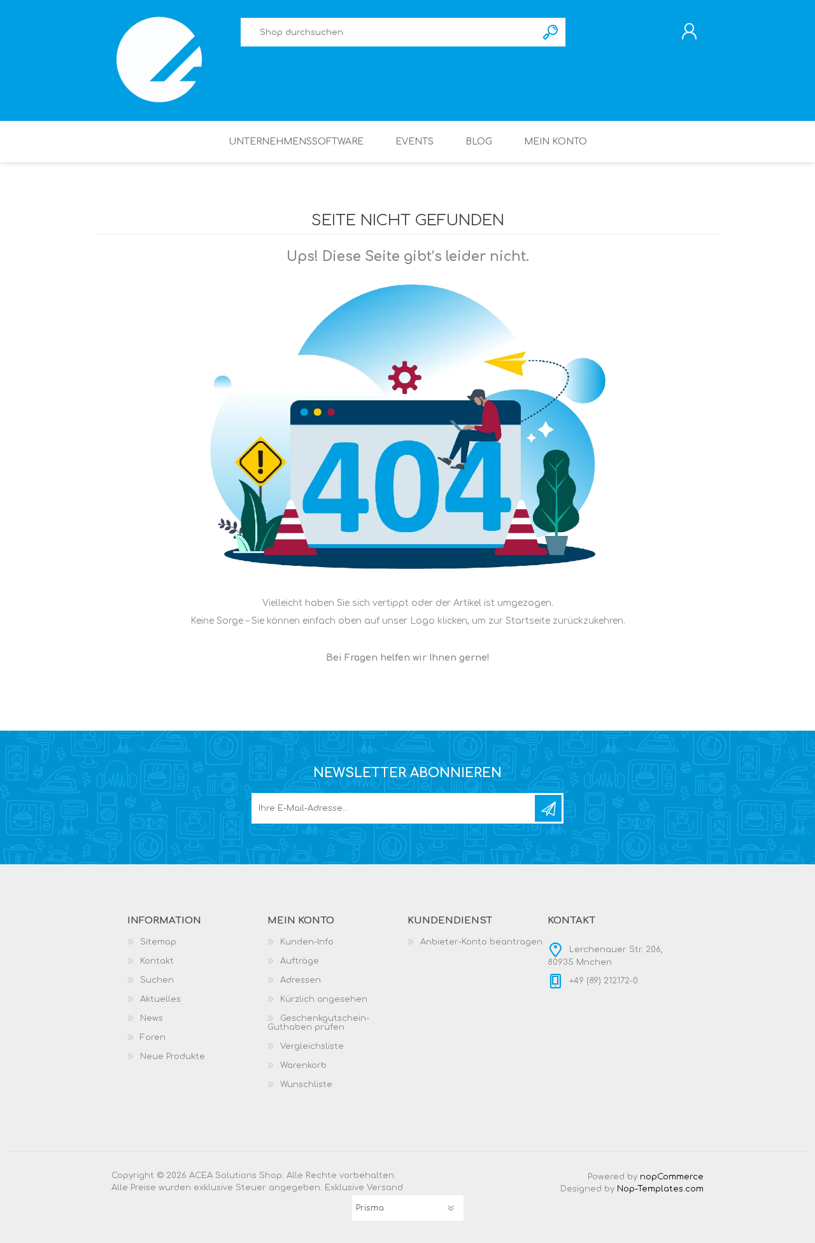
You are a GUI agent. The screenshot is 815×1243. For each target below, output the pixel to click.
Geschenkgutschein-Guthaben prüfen (318, 1023)
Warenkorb (303, 1065)
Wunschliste (306, 1084)
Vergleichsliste (312, 1046)
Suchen (551, 32)
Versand (385, 1187)
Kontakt (157, 961)
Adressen (300, 980)
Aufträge (299, 961)
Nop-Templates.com (660, 1188)
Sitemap (158, 942)
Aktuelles (160, 999)
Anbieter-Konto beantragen (481, 942)
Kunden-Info (307, 942)
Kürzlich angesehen (323, 999)
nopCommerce (672, 1176)
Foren (153, 1037)
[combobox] (388, 32)
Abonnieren (548, 808)
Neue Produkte (172, 1056)
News (151, 1018)
